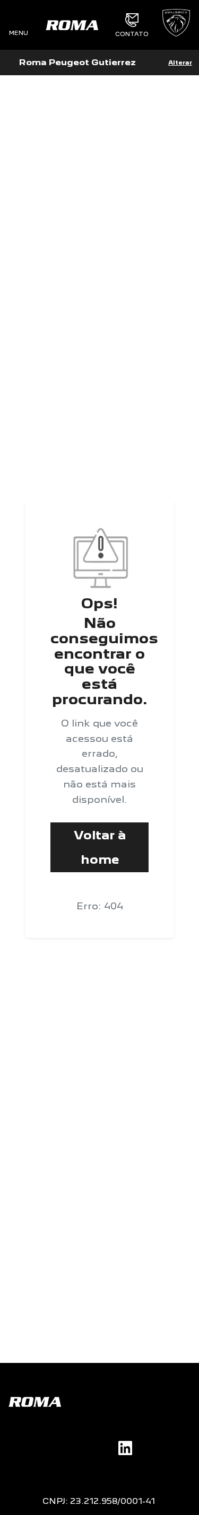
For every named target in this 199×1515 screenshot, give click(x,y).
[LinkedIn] (125, 1448)
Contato (132, 33)
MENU (18, 32)
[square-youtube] (101, 1446)
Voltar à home (100, 847)
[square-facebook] (67, 1446)
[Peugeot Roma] (71, 25)
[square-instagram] (84, 1446)
